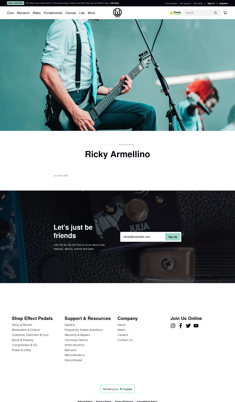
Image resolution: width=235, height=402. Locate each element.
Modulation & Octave (26, 329)
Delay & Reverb (22, 325)
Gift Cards (198, 3)
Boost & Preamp (22, 340)
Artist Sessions (75, 345)
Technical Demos (76, 340)
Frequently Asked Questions (84, 329)
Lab (82, 12)
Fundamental (53, 12)
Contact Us (125, 340)
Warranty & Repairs (77, 335)
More (91, 12)
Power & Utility (21, 350)
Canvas (70, 12)
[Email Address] (150, 237)
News (121, 329)
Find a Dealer (171, 3)
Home (103, 144)
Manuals (70, 350)
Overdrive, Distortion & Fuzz (30, 335)
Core (10, 12)
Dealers (70, 325)
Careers (123, 335)
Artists (112, 144)
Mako (37, 12)
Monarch (23, 12)
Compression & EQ (24, 345)
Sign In (211, 3)
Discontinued (73, 360)
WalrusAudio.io (75, 355)
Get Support (185, 3)
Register (223, 3)
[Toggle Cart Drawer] (225, 13)
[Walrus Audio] (117, 13)
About (122, 325)
